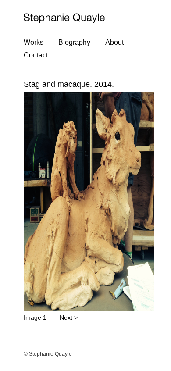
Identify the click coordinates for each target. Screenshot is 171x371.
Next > (69, 317)
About (114, 42)
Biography (74, 42)
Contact (36, 55)
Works (33, 42)
